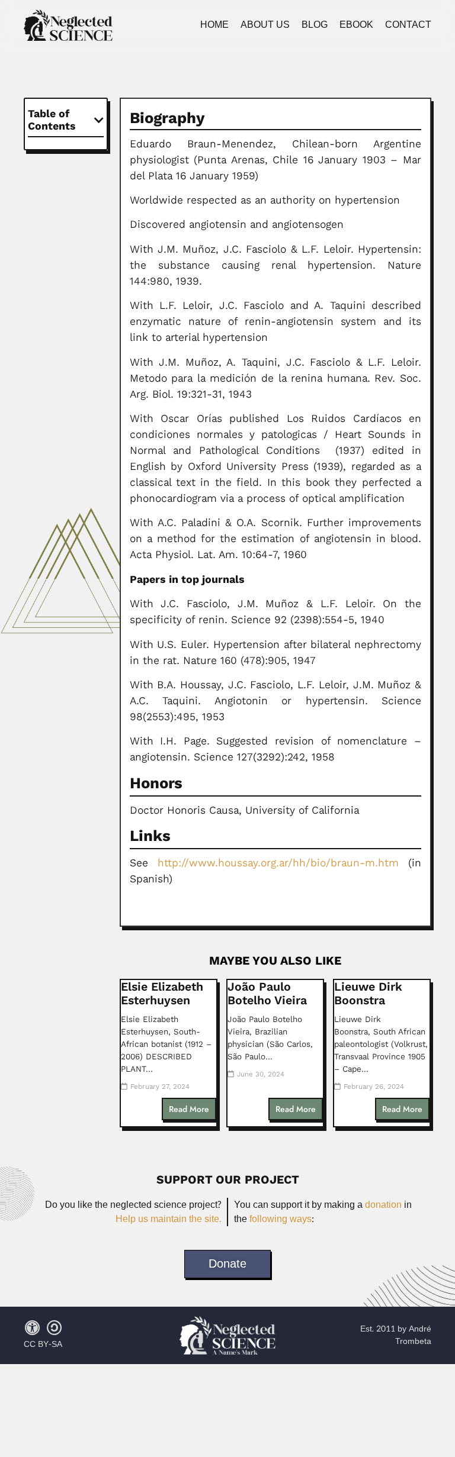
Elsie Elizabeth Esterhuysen (162, 993)
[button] (99, 120)
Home (214, 25)
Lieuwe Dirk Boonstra (368, 993)
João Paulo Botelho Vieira (267, 993)
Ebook (356, 25)
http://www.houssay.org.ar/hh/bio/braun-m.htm (273, 862)
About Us (265, 25)
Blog (315, 25)
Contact (408, 25)
